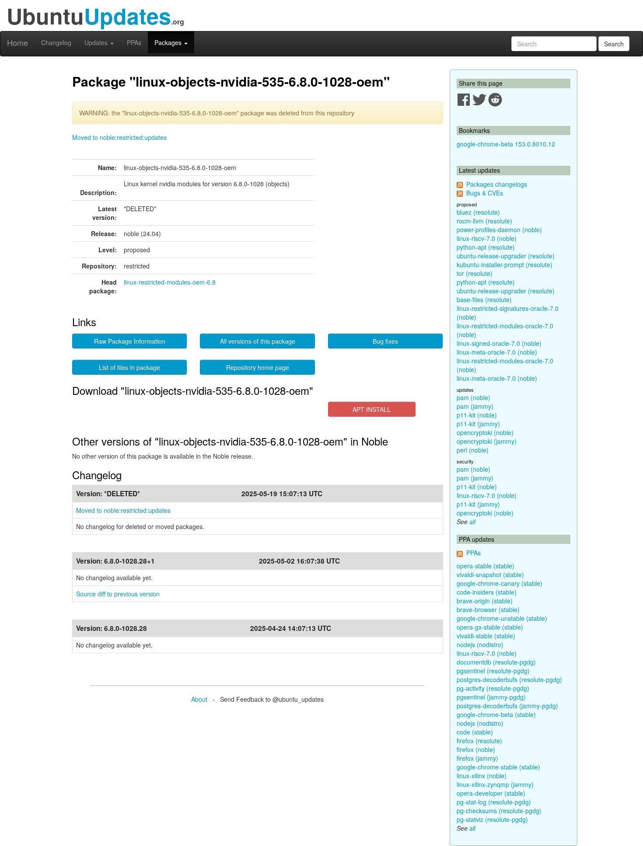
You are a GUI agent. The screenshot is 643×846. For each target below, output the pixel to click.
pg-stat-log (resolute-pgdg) (494, 801)
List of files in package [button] (129, 367)
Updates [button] (96, 42)
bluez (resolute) (478, 212)
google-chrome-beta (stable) (496, 714)
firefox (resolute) (479, 740)
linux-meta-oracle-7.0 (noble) (497, 352)
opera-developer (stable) (491, 793)
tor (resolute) (475, 273)
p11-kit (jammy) (478, 423)
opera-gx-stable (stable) (490, 627)
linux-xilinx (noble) (482, 775)
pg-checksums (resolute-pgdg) (499, 810)
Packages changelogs (496, 184)
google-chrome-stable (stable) (498, 766)
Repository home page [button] (257, 367)
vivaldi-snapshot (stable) (490, 574)
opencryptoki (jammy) (487, 441)
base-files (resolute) (484, 299)
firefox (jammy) (477, 758)
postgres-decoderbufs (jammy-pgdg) (507, 705)
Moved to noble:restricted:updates (119, 137)
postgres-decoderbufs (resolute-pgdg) (509, 679)
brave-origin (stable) (485, 600)
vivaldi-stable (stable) (486, 635)
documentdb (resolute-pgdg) (496, 662)
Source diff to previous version (118, 593)
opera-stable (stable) (485, 565)
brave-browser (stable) (488, 609)
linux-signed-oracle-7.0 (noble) (499, 343)
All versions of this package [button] (257, 341)
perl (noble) (473, 450)
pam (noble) (473, 397)
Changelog (56, 42)
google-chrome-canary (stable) (499, 583)
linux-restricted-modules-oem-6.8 (170, 282)
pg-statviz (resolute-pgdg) (492, 819)
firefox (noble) (476, 749)
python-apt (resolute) (486, 247)
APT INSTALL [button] (372, 409)
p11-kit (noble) (477, 415)
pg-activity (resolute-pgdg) (493, 688)
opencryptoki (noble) (485, 432)
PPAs (134, 42)
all (472, 521)
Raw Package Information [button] (129, 341)
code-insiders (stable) (487, 592)
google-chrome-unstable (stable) (502, 618)
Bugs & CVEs (484, 192)
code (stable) (475, 732)
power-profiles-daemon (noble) (499, 229)
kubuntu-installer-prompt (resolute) (504, 264)
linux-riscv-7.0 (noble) (487, 238)
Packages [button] (168, 42)
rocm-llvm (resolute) (484, 220)
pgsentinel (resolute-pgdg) (493, 670)
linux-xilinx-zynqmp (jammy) (495, 784)
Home (17, 42)
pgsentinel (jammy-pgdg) (491, 697)
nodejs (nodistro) (480, 644)
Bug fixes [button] (385, 341)
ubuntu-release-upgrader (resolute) (506, 255)
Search (614, 43)
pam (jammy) (475, 406)
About (199, 699)
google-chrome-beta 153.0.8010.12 (506, 143)
